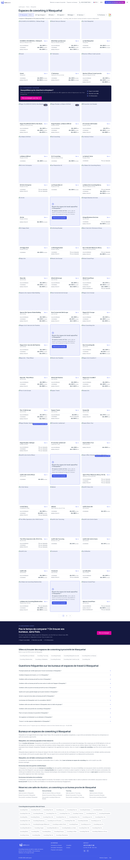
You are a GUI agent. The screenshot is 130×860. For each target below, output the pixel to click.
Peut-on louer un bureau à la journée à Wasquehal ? (65, 713)
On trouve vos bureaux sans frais (115, 2)
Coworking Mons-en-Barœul (89, 655)
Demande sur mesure (56, 845)
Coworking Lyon (60, 810)
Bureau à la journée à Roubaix (97, 795)
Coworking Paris (24, 810)
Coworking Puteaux (59, 831)
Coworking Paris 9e (48, 810)
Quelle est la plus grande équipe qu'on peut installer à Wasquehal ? (65, 692)
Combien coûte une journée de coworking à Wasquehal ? (65, 709)
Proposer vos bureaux (72, 2)
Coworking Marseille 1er (53, 828)
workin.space (22, 7)
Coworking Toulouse (78, 813)
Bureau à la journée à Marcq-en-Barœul (52, 795)
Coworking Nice (24, 817)
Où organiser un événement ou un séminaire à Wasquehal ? (65, 717)
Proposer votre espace (56, 850)
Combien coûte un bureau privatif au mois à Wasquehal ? (65, 679)
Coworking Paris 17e (51, 813)
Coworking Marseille (38, 813)
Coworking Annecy (24, 835)
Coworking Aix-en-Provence (54, 820)
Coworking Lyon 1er (96, 820)
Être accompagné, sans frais (31, 98)
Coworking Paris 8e (35, 810)
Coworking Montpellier (104, 813)
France (27, 7)
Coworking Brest (24, 831)
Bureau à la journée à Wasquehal (27, 795)
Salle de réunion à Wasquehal (26, 793)
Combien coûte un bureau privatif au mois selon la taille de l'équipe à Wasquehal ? (65, 683)
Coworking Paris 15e (25, 820)
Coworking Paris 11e (65, 813)
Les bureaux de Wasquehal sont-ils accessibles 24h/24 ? (65, 700)
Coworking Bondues (56, 659)
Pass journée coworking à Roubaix (98, 797)
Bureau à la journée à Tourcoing (74, 795)
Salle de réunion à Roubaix (96, 793)
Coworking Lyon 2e (86, 824)
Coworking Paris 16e (48, 817)
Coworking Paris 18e (69, 820)
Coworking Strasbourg (38, 820)
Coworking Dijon (36, 835)
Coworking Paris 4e (48, 835)
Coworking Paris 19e (84, 828)
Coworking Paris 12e (74, 817)
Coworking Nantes (98, 810)
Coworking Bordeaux (85, 810)
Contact (68, 847)
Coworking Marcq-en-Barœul (27, 655)
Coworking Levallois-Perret (59, 824)
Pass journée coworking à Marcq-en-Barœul (51, 798)
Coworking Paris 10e (25, 813)
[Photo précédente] (20, 30)
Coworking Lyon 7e (98, 824)
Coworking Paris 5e (97, 828)
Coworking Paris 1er (61, 817)
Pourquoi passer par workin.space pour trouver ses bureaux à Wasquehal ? (65, 671)
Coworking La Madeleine (41, 659)
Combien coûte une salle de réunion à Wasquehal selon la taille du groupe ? (65, 704)
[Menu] (127, 2)
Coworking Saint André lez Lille (71, 659)
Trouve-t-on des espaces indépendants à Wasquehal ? (65, 721)
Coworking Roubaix (56, 655)
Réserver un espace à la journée (57, 2)
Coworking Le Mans (72, 831)
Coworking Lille (86, 659)
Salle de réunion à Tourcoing (73, 793)
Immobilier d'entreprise (56, 847)
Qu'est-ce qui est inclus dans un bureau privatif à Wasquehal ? (65, 696)
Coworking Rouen (73, 824)
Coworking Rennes (35, 817)
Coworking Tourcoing (42, 655)
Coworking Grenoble (83, 820)
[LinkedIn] (84, 851)
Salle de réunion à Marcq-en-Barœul (51, 793)
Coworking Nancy (46, 831)
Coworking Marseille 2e (25, 828)
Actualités (68, 845)
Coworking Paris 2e (72, 810)
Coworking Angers (39, 828)
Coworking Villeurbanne (62, 835)
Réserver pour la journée (59, 217)
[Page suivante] (70, 615)
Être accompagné (104, 633)
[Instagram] (87, 851)
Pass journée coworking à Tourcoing (75, 797)
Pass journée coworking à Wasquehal (28, 797)
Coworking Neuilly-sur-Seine (69, 828)
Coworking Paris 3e (91, 813)
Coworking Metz (35, 831)
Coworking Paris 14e (100, 817)
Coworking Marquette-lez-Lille (71, 655)
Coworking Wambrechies (26, 659)
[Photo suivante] (47, 30)
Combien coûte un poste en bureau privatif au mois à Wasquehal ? (65, 687)
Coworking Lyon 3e (87, 817)
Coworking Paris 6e (84, 831)
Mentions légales (104, 857)
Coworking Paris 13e (25, 824)
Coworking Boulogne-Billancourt (41, 824)
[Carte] (109, 14)
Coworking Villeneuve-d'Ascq (99, 831)
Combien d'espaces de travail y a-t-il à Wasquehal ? (65, 675)
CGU (110, 857)
